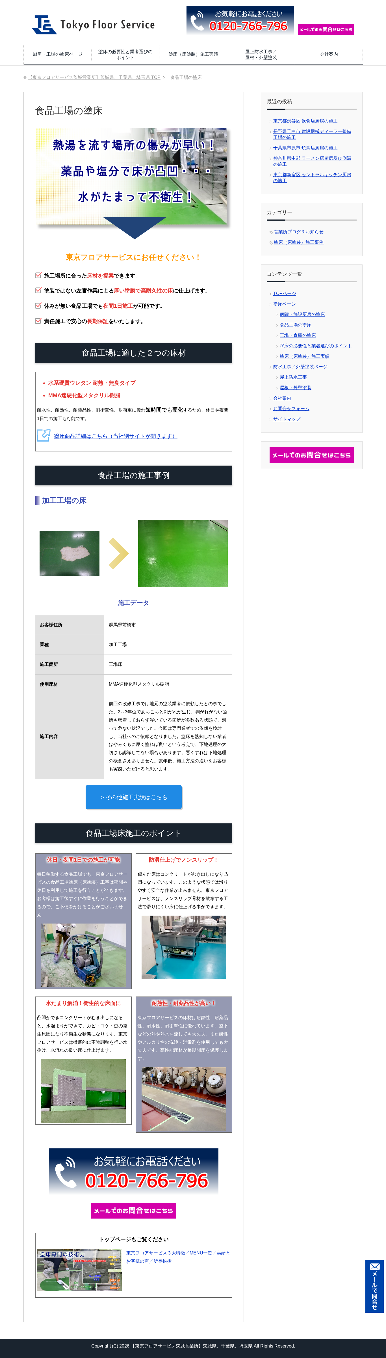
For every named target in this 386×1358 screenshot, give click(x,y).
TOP (94, 77)
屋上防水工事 (293, 377)
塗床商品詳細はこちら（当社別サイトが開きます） (115, 436)
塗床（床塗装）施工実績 (193, 54)
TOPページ (284, 293)
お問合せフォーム (291, 408)
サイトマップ (286, 419)
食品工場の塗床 (295, 324)
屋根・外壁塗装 (295, 387)
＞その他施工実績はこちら (134, 797)
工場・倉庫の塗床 (298, 335)
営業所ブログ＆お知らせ (299, 231)
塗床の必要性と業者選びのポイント (125, 54)
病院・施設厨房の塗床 (302, 314)
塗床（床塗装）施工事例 (299, 242)
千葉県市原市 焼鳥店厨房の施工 (305, 147)
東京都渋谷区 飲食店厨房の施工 (305, 121)
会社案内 (329, 54)
